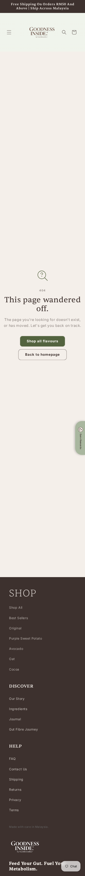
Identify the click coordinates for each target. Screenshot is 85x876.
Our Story (16, 699)
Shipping (16, 779)
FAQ (12, 759)
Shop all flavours (42, 341)
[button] (9, 32)
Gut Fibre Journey (23, 729)
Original (15, 628)
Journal (15, 719)
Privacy (15, 800)
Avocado (16, 649)
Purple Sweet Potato (25, 638)
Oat (12, 659)
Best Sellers (18, 618)
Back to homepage (42, 354)
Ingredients (18, 709)
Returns (15, 789)
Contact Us (18, 769)
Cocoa (14, 669)
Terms (14, 810)
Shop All (15, 607)
